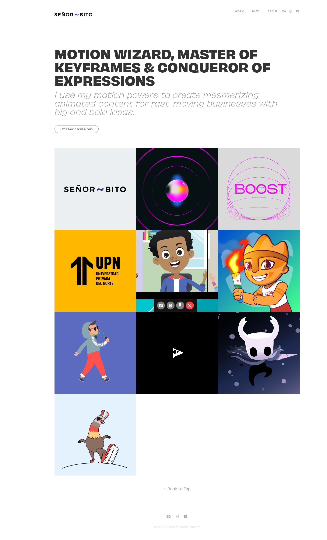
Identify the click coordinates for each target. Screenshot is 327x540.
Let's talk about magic (76, 129)
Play (255, 11)
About (272, 11)
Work (239, 11)
